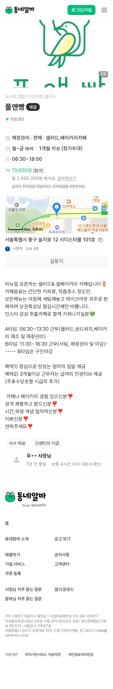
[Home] (20, 10)
